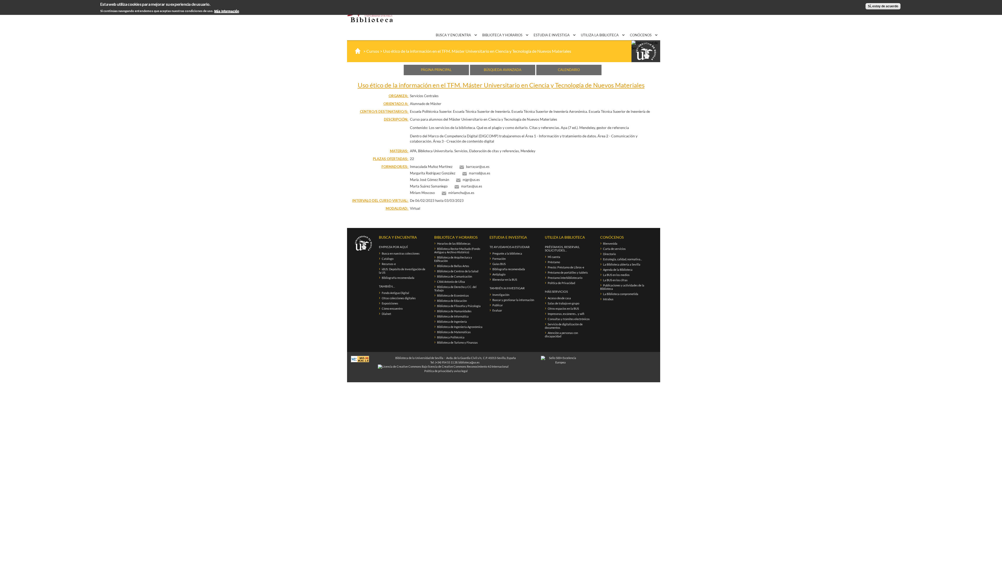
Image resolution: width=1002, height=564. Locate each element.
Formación (499, 258)
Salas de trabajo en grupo (563, 303)
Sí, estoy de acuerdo (883, 6)
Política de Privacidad (561, 283)
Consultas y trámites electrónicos (569, 319)
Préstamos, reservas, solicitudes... (562, 248)
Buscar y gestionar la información (513, 300)
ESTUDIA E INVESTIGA (552, 35)
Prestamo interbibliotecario (565, 277)
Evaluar (497, 310)
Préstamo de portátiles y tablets (568, 272)
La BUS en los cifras (615, 280)
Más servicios (556, 291)
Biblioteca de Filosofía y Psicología (459, 306)
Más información (226, 11)
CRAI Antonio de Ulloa (451, 281)
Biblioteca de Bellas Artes (453, 266)
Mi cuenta (554, 256)
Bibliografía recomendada (398, 277)
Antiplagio (498, 274)
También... (387, 286)
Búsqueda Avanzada (502, 70)
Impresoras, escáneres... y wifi (566, 313)
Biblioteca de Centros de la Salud (457, 271)
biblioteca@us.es (469, 362)
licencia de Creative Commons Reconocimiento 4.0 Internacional (468, 366)
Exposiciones (390, 303)
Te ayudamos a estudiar (510, 247)
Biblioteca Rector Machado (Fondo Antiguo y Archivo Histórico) (457, 250)
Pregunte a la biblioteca (507, 253)
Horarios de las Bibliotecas (453, 243)
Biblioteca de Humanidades (454, 311)
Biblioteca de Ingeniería (452, 321)
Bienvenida (610, 243)
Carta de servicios (614, 248)
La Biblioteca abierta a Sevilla (621, 264)
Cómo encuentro (392, 308)
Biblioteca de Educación (452, 300)
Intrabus (608, 299)
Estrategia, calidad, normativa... (622, 259)
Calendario (569, 70)
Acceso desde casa (559, 298)
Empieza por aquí (393, 247)
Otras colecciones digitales (399, 298)
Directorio (609, 254)
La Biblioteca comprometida (620, 294)
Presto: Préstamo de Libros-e (566, 267)
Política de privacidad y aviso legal (446, 371)
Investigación (500, 294)
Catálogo (387, 258)
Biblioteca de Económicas (453, 295)
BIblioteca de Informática (453, 316)
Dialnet (386, 313)
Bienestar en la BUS (504, 279)
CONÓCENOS (641, 35)
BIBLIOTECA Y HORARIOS (502, 35)
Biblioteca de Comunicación (454, 276)
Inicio (358, 51)
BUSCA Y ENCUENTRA (454, 35)
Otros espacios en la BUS (563, 308)
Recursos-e (389, 264)
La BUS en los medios (616, 275)
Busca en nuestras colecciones (401, 253)
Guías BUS (499, 264)
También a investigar (507, 288)
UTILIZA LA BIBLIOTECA (600, 35)
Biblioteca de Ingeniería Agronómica (459, 326)
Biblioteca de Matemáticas (454, 332)
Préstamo (554, 262)
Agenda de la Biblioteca (618, 269)
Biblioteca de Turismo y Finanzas (457, 342)
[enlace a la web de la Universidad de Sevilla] (645, 51)
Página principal (436, 70)
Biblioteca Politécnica (450, 337)
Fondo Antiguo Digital (395, 293)
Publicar (497, 305)
